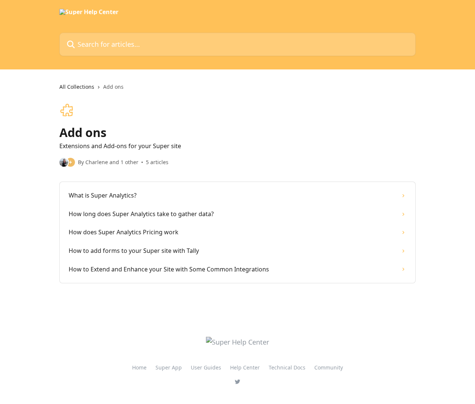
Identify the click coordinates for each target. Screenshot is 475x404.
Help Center (245, 367)
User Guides (206, 367)
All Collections (76, 86)
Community (328, 367)
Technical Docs (287, 367)
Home (139, 367)
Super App (168, 367)
